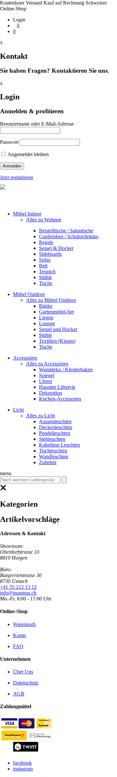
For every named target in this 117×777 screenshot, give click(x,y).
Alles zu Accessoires (47, 363)
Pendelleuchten (54, 433)
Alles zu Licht (40, 415)
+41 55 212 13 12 (18, 587)
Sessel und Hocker (58, 329)
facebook (22, 763)
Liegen (46, 317)
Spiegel (46, 375)
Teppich (47, 271)
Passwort (9, 142)
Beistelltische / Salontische (66, 230)
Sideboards (50, 254)
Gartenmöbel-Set (56, 311)
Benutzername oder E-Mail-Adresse (37, 124)
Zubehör (48, 462)
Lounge (47, 323)
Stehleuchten (52, 439)
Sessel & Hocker (56, 248)
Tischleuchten (53, 450)
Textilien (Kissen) (57, 341)
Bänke (45, 306)
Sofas (44, 260)
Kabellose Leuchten (59, 445)
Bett (43, 265)
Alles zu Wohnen (43, 219)
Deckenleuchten (55, 427)
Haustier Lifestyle (57, 387)
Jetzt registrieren (16, 177)
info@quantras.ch (18, 593)
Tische (45, 283)
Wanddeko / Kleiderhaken (66, 369)
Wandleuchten (53, 456)
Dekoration (50, 393)
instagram (23, 768)
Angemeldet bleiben (27, 154)
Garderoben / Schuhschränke (68, 236)
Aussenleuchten (55, 421)
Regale (46, 242)
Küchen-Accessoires (60, 398)
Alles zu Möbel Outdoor (51, 300)
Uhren (45, 381)
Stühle (45, 277)
